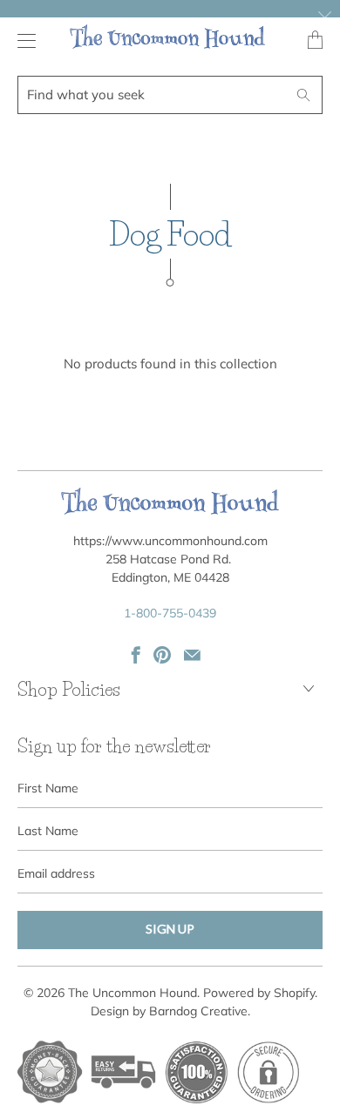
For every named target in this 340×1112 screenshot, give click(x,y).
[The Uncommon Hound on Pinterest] (162, 655)
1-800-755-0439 (170, 613)
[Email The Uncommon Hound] (192, 655)
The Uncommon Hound (132, 993)
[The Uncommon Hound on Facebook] (136, 655)
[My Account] (22, 40)
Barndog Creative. (199, 1011)
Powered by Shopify (259, 993)
